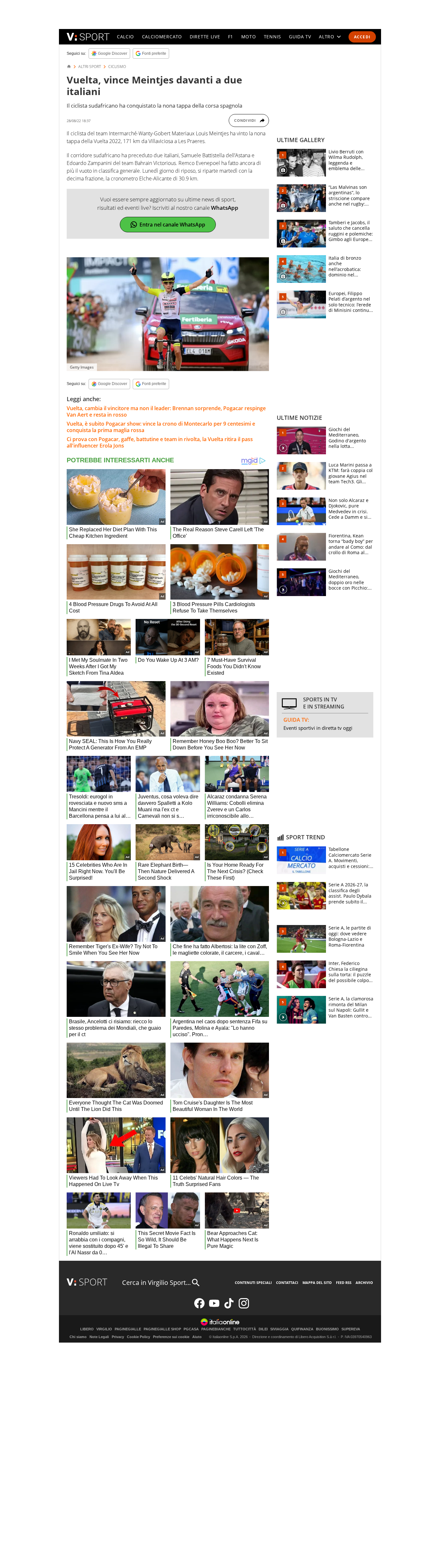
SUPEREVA (350, 1329)
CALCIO (125, 36)
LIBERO (87, 1329)
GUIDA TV (300, 36)
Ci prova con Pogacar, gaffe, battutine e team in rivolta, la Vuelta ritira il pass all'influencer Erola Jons (160, 442)
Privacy (118, 1337)
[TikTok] (229, 1307)
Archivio (364, 1282)
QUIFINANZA (302, 1329)
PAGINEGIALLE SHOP (162, 1329)
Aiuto (197, 1337)
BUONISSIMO (327, 1329)
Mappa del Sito (317, 1282)
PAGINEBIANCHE (216, 1329)
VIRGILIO (104, 1329)
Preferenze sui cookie (171, 1337)
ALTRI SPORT (89, 66)
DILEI (263, 1329)
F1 (230, 36)
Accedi (362, 37)
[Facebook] (199, 1307)
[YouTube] (214, 1307)
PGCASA (191, 1329)
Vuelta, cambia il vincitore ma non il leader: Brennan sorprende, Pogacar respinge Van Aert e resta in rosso (166, 411)
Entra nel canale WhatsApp (172, 224)
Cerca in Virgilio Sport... (156, 1282)
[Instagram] (244, 1307)
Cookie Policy (138, 1337)
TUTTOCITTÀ (244, 1329)
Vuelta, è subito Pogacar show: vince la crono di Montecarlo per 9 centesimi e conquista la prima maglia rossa (161, 427)
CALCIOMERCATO (162, 36)
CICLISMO (117, 66)
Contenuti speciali (253, 1282)
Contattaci (287, 1282)
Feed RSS (343, 1282)
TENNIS (272, 36)
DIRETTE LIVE (205, 36)
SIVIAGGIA (279, 1329)
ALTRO (326, 36)
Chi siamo (78, 1337)
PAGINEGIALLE (128, 1329)
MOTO (248, 36)
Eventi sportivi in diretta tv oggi (317, 728)
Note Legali (99, 1337)
